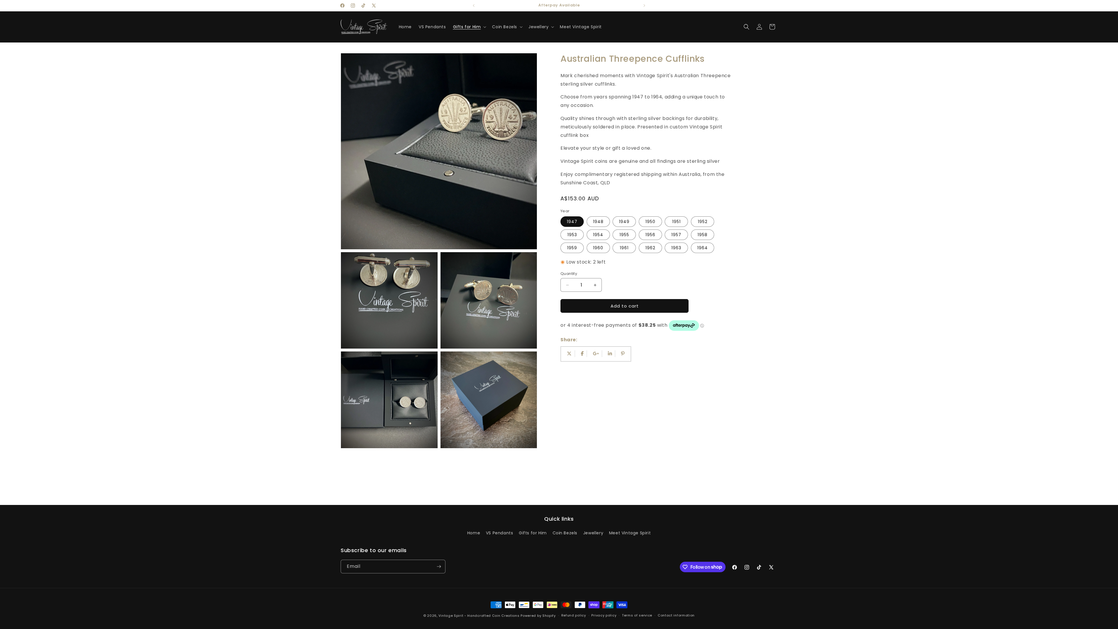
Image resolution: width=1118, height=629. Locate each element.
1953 (572, 235)
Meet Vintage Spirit (630, 533)
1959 (572, 248)
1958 (702, 235)
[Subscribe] (438, 566)
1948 (598, 222)
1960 (598, 248)
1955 (624, 235)
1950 (650, 222)
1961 (624, 248)
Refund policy (573, 615)
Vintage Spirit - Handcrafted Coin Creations (478, 615)
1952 (702, 222)
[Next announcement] (644, 5)
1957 (676, 235)
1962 (650, 248)
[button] (469, 27)
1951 (676, 222)
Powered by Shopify (538, 615)
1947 (572, 222)
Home (473, 533)
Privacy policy (603, 615)
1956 (650, 235)
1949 (624, 222)
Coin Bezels (565, 533)
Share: (568, 339)
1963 (676, 248)
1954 (598, 235)
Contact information (676, 615)
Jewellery (593, 533)
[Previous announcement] (473, 5)
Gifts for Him (533, 533)
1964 (702, 248)
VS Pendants (499, 533)
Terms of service (637, 615)
